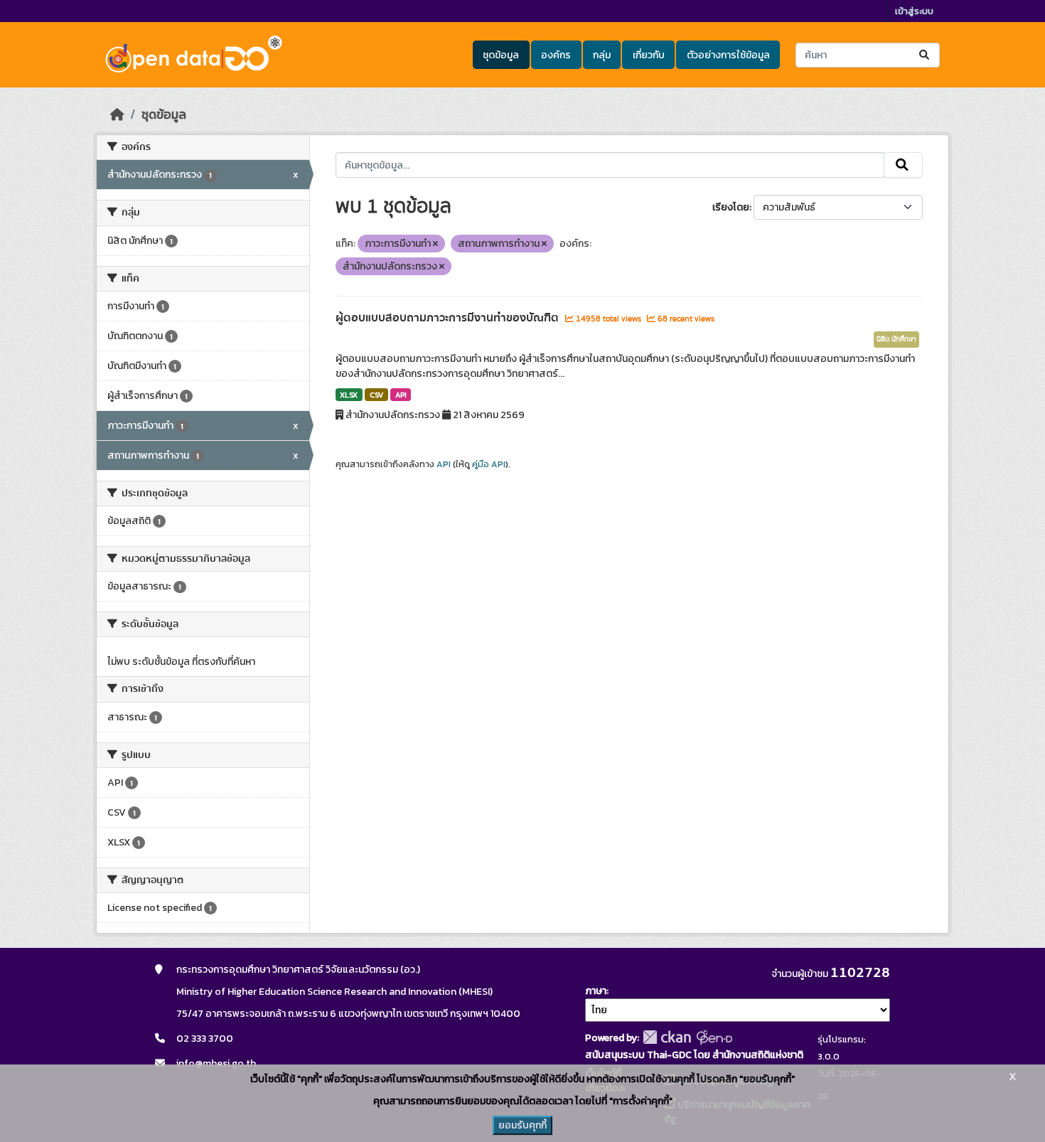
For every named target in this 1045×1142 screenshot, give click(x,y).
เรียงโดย (730, 207)
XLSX (349, 394)
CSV (376, 394)
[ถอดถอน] (435, 244)
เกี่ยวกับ (649, 55)
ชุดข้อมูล (501, 55)
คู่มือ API (488, 464)
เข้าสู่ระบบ (914, 11)
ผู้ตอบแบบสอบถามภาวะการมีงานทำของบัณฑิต (449, 318)
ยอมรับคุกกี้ (522, 1125)
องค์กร (556, 55)
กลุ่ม (602, 55)
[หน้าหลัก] (117, 114)
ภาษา (595, 990)
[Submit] (925, 55)
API (401, 394)
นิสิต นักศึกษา (896, 339)
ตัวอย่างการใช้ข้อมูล (728, 55)
